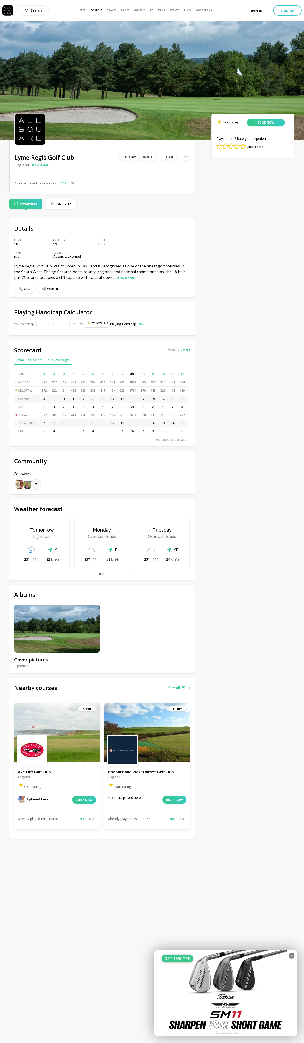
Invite (148, 157)
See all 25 (176, 687)
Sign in (256, 10)
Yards (172, 350)
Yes (63, 183)
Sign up (287, 10)
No (73, 183)
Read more (125, 277)
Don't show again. (227, 1032)
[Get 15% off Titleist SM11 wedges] (225, 993)
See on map (40, 165)
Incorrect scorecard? (172, 439)
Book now (84, 800)
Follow (129, 157)
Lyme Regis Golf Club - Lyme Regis (43, 360)
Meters (185, 350)
